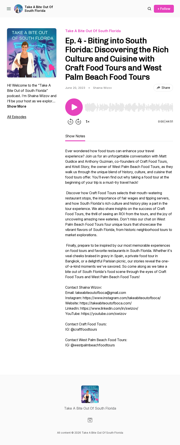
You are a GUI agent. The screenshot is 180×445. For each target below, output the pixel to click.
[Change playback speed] (87, 122)
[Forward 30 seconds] (78, 122)
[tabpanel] (119, 252)
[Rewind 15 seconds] (70, 122)
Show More (16, 106)
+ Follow (163, 8)
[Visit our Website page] (90, 420)
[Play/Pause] (74, 107)
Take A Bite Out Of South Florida (39, 9)
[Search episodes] (149, 8)
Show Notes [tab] (75, 136)
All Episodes (16, 117)
